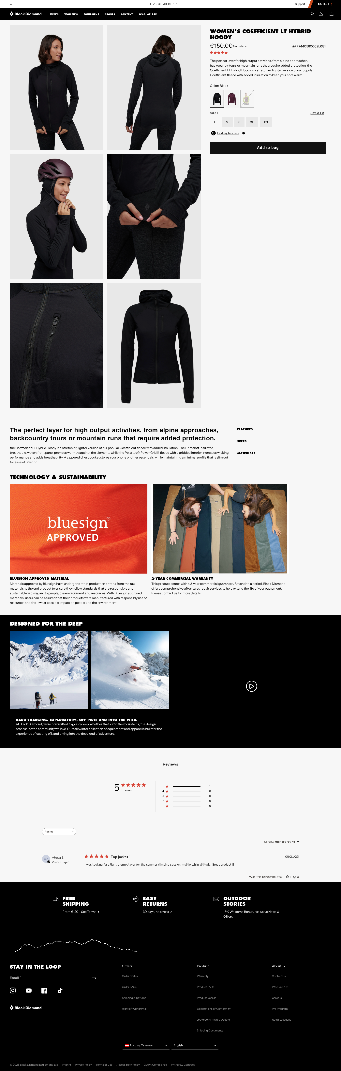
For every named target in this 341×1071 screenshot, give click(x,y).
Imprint (66, 1064)
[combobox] (59, 831)
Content (127, 14)
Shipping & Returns (134, 998)
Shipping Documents (210, 1030)
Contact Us (279, 976)
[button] (54, 14)
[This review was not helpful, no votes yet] (294, 877)
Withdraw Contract (183, 1064)
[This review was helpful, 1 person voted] (287, 877)
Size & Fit (317, 113)
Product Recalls (206, 998)
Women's (71, 14)
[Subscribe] (94, 978)
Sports (110, 14)
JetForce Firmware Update (213, 1019)
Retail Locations (281, 1019)
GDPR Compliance (155, 1064)
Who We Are (148, 14)
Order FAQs (129, 987)
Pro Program (280, 1009)
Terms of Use (104, 1064)
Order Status (130, 976)
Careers (277, 998)
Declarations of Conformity (213, 1009)
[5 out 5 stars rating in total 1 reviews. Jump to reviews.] (219, 52)
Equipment (91, 14)
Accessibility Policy (128, 1064)
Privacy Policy (83, 1064)
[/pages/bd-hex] (11, 4)
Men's (54, 14)
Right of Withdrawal (134, 1009)
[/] (25, 14)
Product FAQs (205, 987)
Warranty (202, 976)
